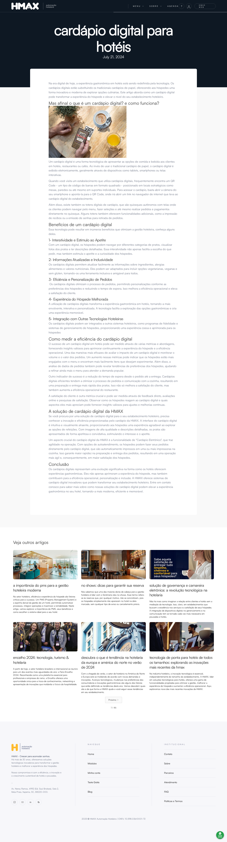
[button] (138, 6)
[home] (67, 6)
